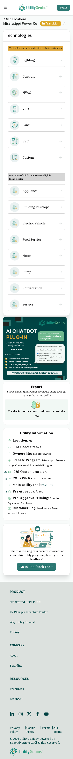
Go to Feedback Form (36, 567)
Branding (16, 665)
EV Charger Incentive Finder (29, 612)
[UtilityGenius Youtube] (46, 714)
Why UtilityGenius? (22, 622)
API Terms (57, 730)
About (14, 655)
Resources (17, 689)
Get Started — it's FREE (25, 602)
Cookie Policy (30, 730)
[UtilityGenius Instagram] (20, 714)
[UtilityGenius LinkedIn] (12, 714)
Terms (46, 728)
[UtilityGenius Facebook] (37, 714)
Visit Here (48, 485)
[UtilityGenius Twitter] (29, 714)
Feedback (16, 699)
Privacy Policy (15, 730)
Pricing (14, 632)
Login (63, 7)
